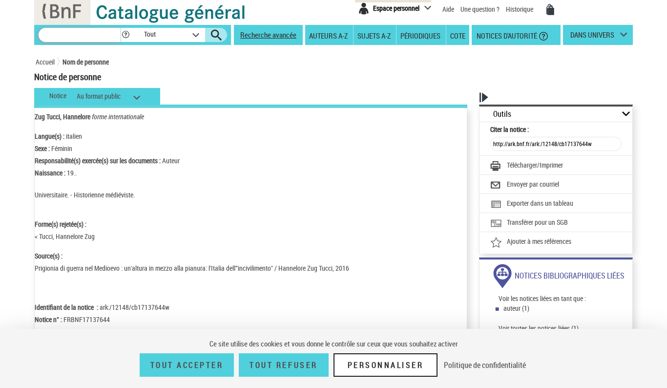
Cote (457, 35)
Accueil (45, 61)
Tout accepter (187, 365)
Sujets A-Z (374, 35)
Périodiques (420, 35)
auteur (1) (516, 308)
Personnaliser (386, 365)
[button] (125, 35)
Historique (520, 9)
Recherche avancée (268, 35)
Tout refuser (283, 365)
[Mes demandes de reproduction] (550, 10)
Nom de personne (86, 61)
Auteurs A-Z (328, 35)
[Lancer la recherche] (216, 35)
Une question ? (480, 9)
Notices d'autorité (506, 35)
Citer (509, 129)
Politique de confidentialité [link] (485, 365)
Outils (502, 114)
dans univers (592, 37)
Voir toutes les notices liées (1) (539, 328)
